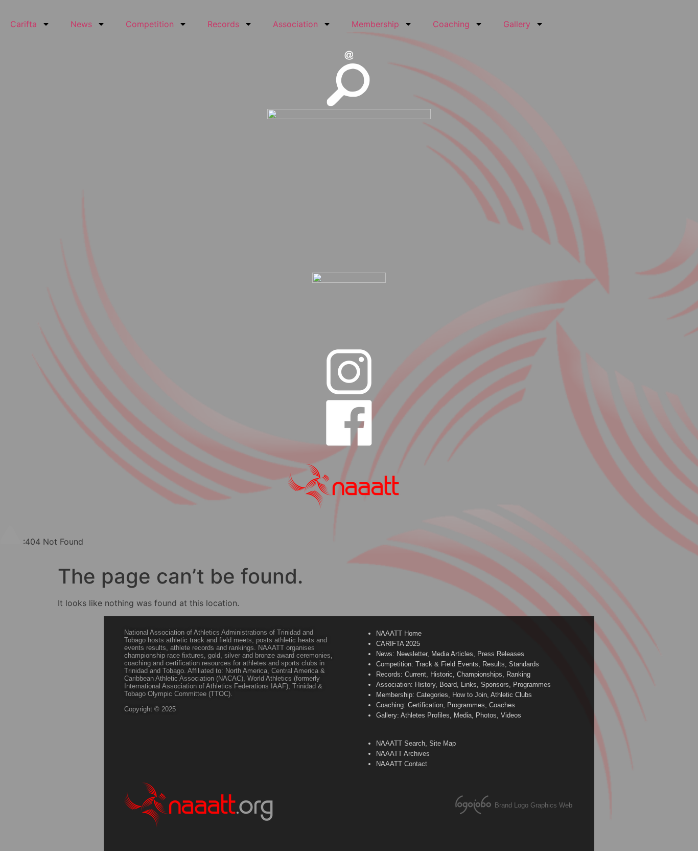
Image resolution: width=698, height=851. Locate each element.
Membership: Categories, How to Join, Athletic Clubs (454, 695)
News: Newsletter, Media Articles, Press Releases (450, 654)
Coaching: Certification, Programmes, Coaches (445, 705)
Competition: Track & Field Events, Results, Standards (457, 664)
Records (223, 24)
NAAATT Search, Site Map (416, 743)
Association (295, 24)
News (81, 24)
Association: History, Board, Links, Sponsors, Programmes (463, 684)
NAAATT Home (399, 633)
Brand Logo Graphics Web (533, 805)
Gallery (516, 24)
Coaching (451, 24)
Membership (375, 24)
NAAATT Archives (403, 753)
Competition (150, 24)
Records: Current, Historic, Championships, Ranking (453, 674)
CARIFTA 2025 (398, 643)
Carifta (23, 24)
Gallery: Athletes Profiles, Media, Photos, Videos (448, 715)
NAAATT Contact (401, 764)
